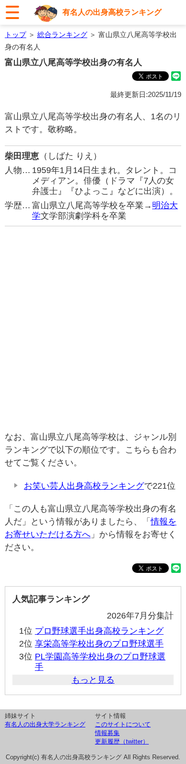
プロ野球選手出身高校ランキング (99, 631)
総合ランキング (62, 34)
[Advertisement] (93, 328)
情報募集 (107, 732)
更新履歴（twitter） (122, 741)
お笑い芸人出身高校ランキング (84, 486)
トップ (15, 34)
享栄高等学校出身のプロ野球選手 (99, 643)
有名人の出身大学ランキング (45, 724)
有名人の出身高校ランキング (112, 12)
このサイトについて (123, 724)
